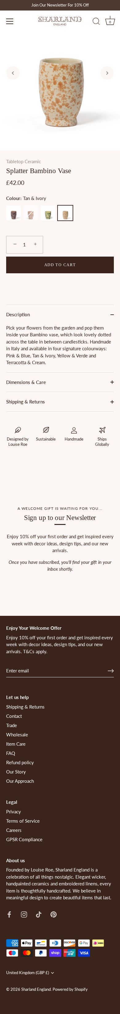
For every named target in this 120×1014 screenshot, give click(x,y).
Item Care (16, 744)
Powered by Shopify (70, 989)
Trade (11, 725)
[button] (13, 73)
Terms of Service (23, 821)
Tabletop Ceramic (23, 161)
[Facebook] (9, 914)
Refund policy (20, 762)
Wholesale (17, 734)
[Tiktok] (39, 914)
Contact (14, 716)
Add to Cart (60, 264)
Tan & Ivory (65, 213)
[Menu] (10, 21)
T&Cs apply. (35, 651)
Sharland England (36, 989)
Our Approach (20, 781)
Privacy (13, 811)
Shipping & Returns (25, 401)
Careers (14, 830)
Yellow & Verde (48, 213)
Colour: (26, 198)
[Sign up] (111, 671)
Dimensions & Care (26, 382)
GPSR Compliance (24, 839)
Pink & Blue (13, 213)
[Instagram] (24, 914)
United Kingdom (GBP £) (27, 972)
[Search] (96, 22)
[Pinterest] (53, 914)
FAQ (10, 753)
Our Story (16, 771)
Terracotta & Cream (30, 213)
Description (18, 314)
